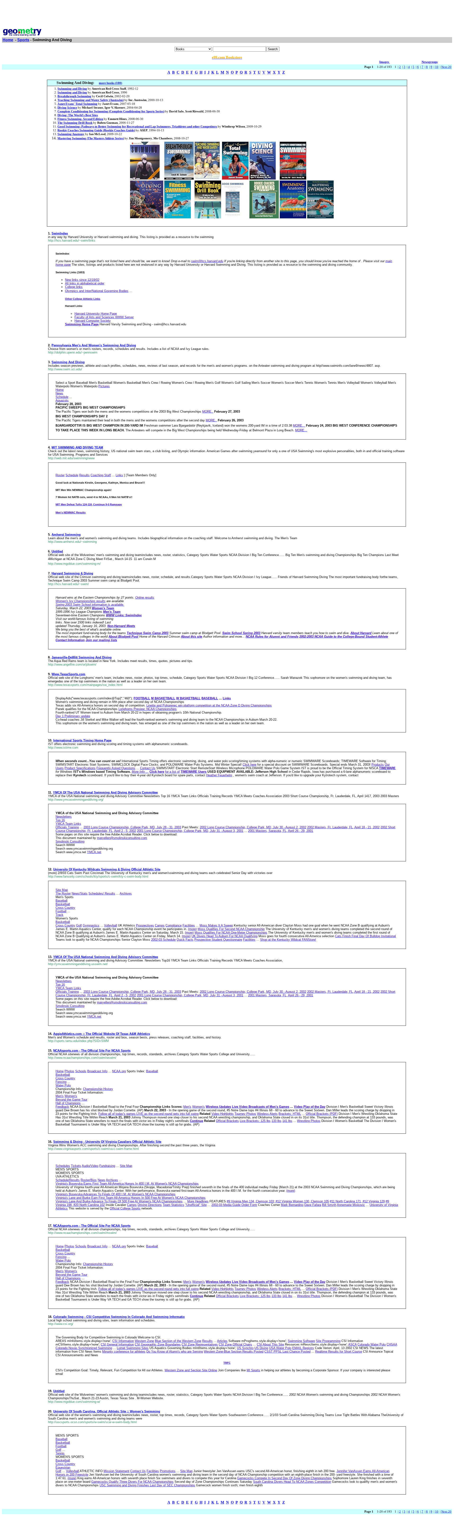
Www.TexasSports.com (68, 674)
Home (8, 40)
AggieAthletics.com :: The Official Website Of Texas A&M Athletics (101, 1034)
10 (436, 67)
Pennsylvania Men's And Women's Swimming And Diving (94, 345)
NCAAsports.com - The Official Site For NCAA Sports (92, 1050)
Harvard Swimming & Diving (72, 573)
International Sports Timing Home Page (82, 740)
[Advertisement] (227, 12)
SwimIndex (60, 233)
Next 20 (446, 67)
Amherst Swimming (66, 534)
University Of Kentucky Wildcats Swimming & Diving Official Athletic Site (106, 869)
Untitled (57, 551)
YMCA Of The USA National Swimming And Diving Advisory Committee (105, 792)
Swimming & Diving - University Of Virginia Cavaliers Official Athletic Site (107, 1141)
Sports (23, 40)
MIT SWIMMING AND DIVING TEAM (77, 447)
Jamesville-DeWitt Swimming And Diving (82, 657)
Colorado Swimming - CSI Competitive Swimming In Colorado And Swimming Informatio (119, 1317)
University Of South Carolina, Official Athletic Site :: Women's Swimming (106, 1411)
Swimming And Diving (68, 362)
